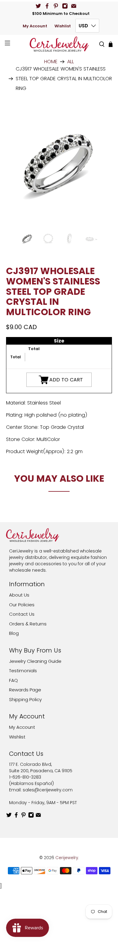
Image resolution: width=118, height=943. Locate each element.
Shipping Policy (25, 699)
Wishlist (62, 26)
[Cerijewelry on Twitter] (38, 6)
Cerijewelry (66, 858)
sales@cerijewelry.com (48, 790)
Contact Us (21, 614)
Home (50, 61)
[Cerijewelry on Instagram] (65, 6)
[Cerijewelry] (59, 44)
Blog (14, 633)
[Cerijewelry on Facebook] (47, 6)
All (70, 61)
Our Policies (21, 604)
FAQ (13, 680)
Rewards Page (25, 690)
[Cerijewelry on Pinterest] (56, 6)
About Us (19, 595)
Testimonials (23, 670)
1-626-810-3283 (25, 777)
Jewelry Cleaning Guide (35, 661)
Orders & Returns (28, 624)
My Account (35, 26)
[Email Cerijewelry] (74, 6)
